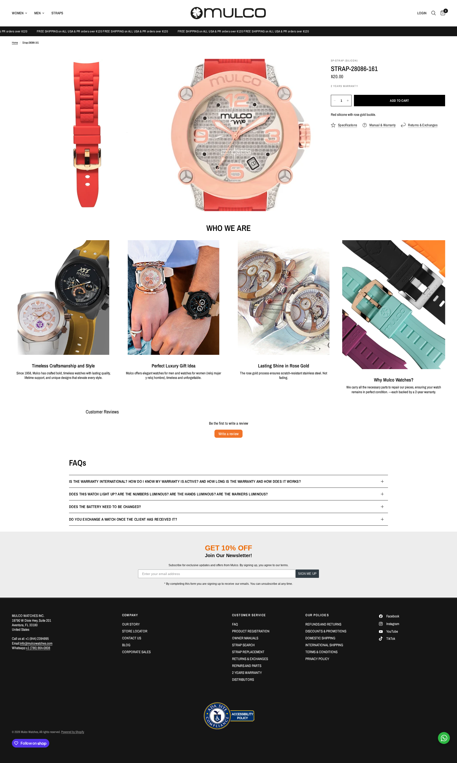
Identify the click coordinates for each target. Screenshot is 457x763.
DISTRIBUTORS (243, 679)
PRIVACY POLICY (317, 658)
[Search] (433, 13)
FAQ (235, 624)
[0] (441, 13)
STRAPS (57, 12)
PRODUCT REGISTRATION (250, 631)
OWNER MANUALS (245, 638)
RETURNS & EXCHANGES (250, 658)
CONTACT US (131, 638)
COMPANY (130, 615)
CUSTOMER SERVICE (249, 615)
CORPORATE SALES (136, 651)
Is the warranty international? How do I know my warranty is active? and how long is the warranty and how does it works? (185, 481)
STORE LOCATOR (134, 631)
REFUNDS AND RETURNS (323, 624)
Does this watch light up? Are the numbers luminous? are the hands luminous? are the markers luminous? (168, 494)
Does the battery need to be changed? (105, 506)
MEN (37, 12)
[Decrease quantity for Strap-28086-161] (334, 100)
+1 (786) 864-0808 (38, 647)
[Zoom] (154, 68)
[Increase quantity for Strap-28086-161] (347, 100)
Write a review (228, 433)
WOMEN (18, 12)
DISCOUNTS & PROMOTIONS (325, 631)
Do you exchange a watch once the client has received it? (123, 519)
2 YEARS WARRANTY (247, 672)
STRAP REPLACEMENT (248, 651)
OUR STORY (131, 624)
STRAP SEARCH (243, 644)
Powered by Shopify (72, 732)
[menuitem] (21, 13)
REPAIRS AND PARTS (246, 665)
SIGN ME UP (307, 573)
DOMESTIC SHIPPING (320, 638)
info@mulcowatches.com (36, 643)
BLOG (126, 644)
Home (15, 43)
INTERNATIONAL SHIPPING (324, 644)
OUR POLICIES (317, 615)
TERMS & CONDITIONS (321, 651)
